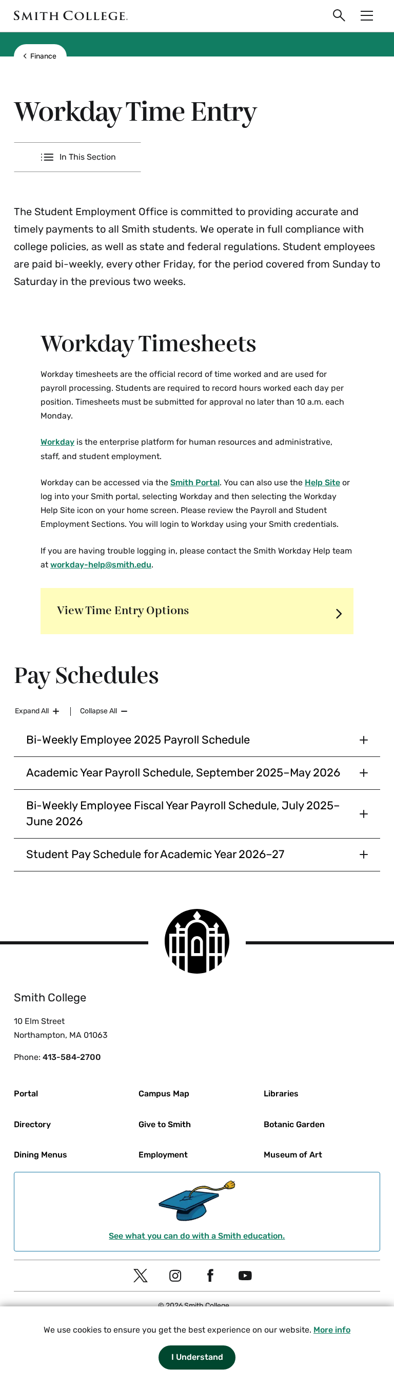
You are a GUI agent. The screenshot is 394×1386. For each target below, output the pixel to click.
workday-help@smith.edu (100, 564)
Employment (163, 1155)
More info (331, 1330)
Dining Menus (40, 1155)
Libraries (281, 1093)
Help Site (322, 482)
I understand (197, 1357)
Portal (26, 1093)
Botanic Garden (294, 1124)
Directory (32, 1124)
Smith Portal (195, 482)
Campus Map (164, 1093)
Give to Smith (165, 1124)
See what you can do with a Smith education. (197, 1236)
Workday (57, 442)
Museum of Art (293, 1155)
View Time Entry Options (123, 611)
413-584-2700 (72, 1057)
